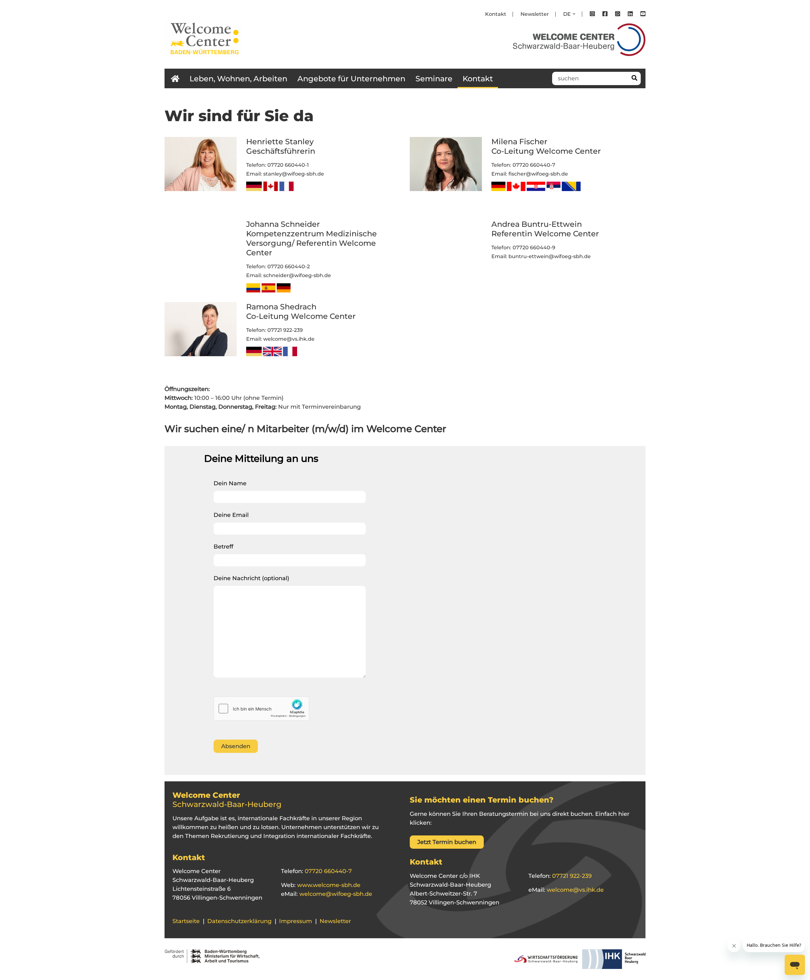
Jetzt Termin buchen (446, 842)
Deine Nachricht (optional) (251, 578)
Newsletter (534, 14)
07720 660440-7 (534, 165)
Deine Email (231, 515)
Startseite (186, 921)
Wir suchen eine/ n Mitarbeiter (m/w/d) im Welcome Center (305, 429)
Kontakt (495, 14)
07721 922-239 (285, 330)
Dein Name (230, 483)
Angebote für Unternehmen (351, 78)
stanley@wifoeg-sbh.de (293, 174)
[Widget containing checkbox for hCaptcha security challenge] (261, 709)
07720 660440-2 (288, 267)
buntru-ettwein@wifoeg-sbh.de (549, 256)
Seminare (433, 78)
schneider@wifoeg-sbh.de (297, 275)
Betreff (223, 546)
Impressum (295, 921)
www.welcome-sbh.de (328, 885)
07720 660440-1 (288, 165)
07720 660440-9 (534, 248)
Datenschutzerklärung (239, 921)
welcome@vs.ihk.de (289, 339)
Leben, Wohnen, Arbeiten (238, 78)
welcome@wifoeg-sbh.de (335, 893)
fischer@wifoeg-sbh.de (538, 174)
